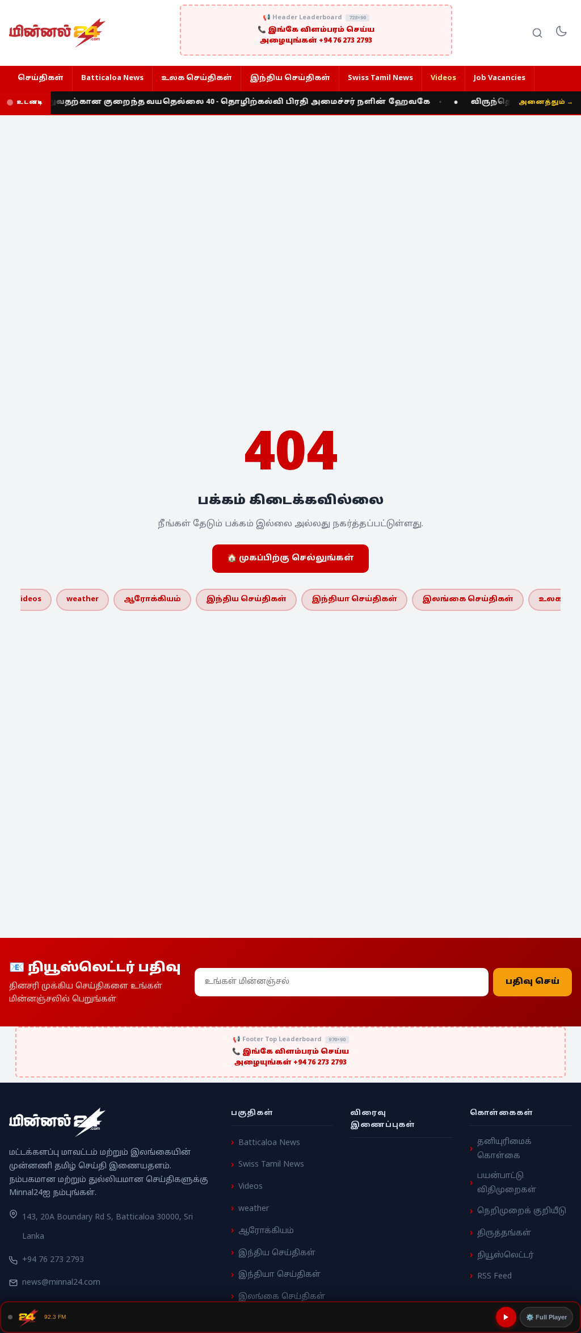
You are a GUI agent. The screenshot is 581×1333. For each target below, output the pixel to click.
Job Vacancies (499, 78)
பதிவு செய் (532, 982)
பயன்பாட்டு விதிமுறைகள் (506, 1184)
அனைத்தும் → (546, 102)
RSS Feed (494, 1276)
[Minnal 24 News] (57, 33)
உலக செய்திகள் (196, 78)
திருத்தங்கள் (504, 1233)
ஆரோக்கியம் (152, 599)
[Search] (537, 33)
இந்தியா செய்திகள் (354, 599)
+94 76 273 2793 (53, 1260)
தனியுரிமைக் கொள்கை (504, 1149)
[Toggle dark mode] (561, 33)
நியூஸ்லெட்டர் (505, 1255)
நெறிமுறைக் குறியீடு (521, 1212)
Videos (443, 78)
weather (82, 599)
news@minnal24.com (61, 1283)
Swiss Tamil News (380, 78)
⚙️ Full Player (546, 1317)
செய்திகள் (41, 78)
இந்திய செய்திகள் (290, 78)
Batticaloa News (112, 78)
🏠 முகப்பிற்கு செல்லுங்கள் (290, 558)
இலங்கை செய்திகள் (467, 599)
